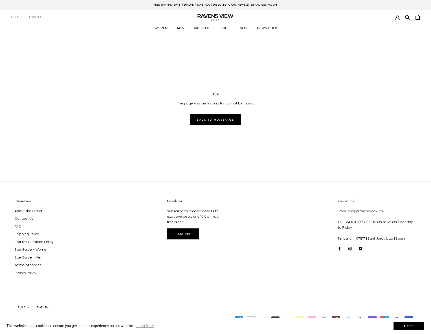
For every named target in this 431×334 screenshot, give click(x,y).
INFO (243, 28)
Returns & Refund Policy (34, 241)
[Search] (407, 17)
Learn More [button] (145, 326)
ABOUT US (201, 28)
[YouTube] (360, 249)
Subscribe (183, 234)
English (35, 17)
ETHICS (223, 28)
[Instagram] (350, 249)
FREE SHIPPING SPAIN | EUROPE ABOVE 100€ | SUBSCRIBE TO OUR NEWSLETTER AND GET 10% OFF (215, 5)
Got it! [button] (409, 326)
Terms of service (28, 265)
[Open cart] (418, 17)
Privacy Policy (25, 272)
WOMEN (161, 28)
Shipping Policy (27, 234)
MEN (180, 28)
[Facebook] (339, 249)
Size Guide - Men (28, 257)
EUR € (15, 17)
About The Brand (28, 210)
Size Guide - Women (31, 249)
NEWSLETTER (267, 28)
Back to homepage (215, 119)
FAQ (18, 226)
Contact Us (24, 218)
